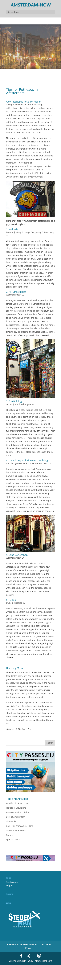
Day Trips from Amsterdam (19, 825)
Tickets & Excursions (16, 807)
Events (9, 835)
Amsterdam (12, 882)
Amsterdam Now (43, 960)
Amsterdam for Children (18, 812)
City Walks (11, 821)
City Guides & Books (16, 830)
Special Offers (13, 839)
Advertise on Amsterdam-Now (22, 944)
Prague (9, 885)
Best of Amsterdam (15, 816)
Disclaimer (46, 944)
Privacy (29, 948)
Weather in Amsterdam (17, 803)
